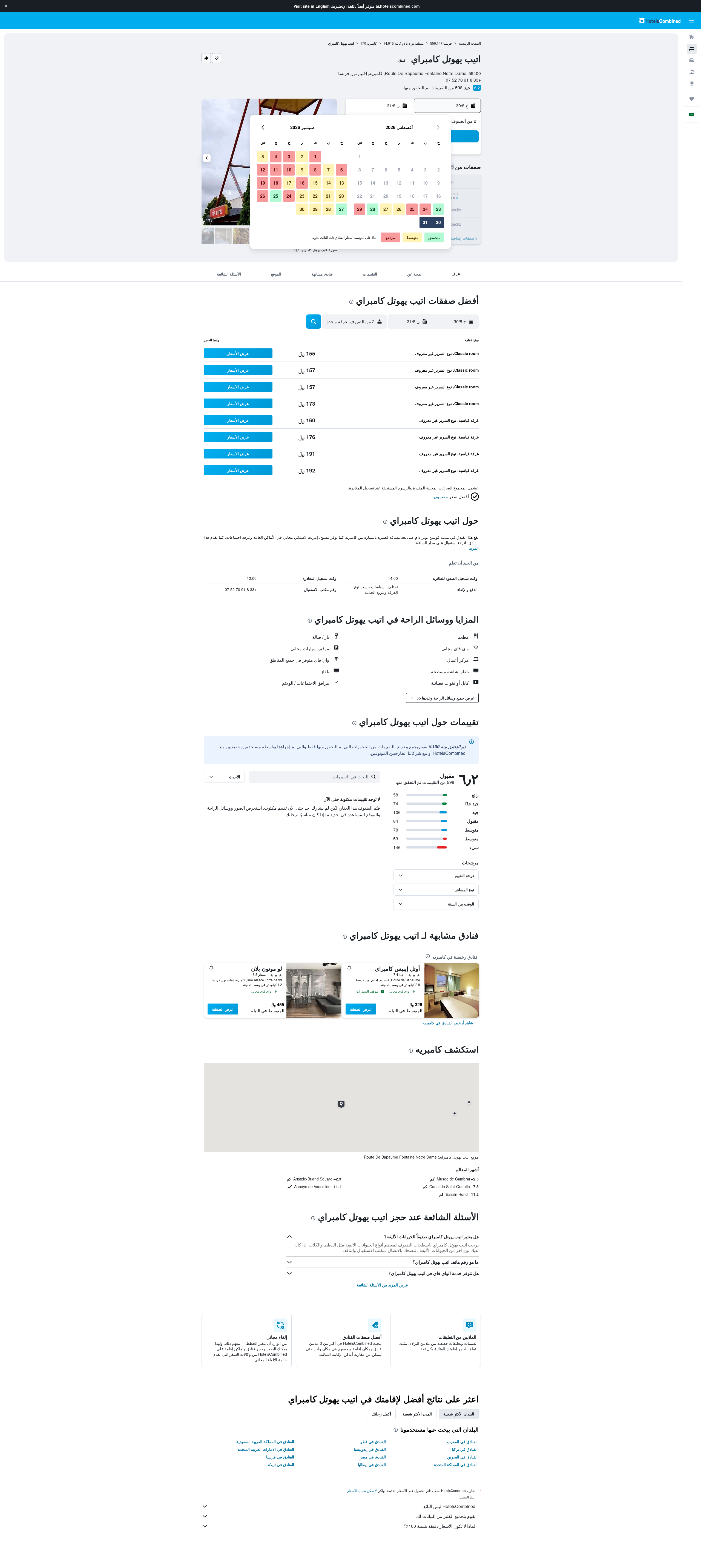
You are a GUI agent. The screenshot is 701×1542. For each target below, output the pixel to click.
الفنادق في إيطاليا (372, 1464)
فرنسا (447, 43)
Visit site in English (312, 6)
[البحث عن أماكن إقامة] (692, 48)
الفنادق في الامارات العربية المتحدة (266, 1449)
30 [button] (438, 222)
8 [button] (359, 170)
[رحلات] (692, 98)
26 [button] (399, 209)
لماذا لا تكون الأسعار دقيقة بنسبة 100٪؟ (439, 1526)
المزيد (474, 548)
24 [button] (425, 209)
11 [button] (412, 183)
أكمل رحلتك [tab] (381, 1414)
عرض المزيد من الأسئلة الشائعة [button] (382, 1285)
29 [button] (359, 209)
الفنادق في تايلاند (280, 1464)
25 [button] (412, 209)
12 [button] (399, 183)
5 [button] (399, 170)
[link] (448, 1022)
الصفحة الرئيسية (469, 43)
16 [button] (438, 196)
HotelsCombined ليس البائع (449, 1506)
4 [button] (412, 170)
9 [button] (438, 183)
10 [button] (425, 183)
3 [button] (425, 170)
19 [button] (399, 196)
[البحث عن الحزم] (692, 71)
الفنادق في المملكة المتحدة (456, 1464)
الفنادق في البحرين (462, 1457)
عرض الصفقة (361, 1009)
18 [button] (412, 196)
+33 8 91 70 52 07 (463, 80)
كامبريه (372, 43)
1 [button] (359, 156)
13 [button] (385, 183)
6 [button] (386, 170)
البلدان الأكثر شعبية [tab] (458, 1414)
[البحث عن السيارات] (692, 60)
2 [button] (438, 170)
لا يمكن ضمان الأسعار (362, 1490)
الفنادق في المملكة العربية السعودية (265, 1441)
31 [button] (425, 222)
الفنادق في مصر (373, 1457)
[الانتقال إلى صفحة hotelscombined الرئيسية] (660, 20)
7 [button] (373, 170)
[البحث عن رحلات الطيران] (692, 37)
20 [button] (385, 196)
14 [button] (372, 183)
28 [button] (372, 209)
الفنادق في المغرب (462, 1441)
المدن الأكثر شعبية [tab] (417, 1414)
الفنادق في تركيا (465, 1449)
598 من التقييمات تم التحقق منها (433, 87)
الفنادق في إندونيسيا (370, 1449)
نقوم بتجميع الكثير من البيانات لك (445, 1516)
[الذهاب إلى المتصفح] (692, 83)
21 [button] (372, 196)
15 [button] (359, 183)
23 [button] (438, 209)
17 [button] (425, 196)
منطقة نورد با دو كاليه (409, 43)
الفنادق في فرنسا (280, 1457)
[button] (6, 6)
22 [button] (359, 196)
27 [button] (385, 209)
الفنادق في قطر (373, 1441)
